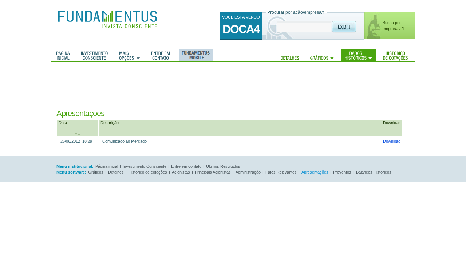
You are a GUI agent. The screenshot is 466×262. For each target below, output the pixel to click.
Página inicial (63, 55)
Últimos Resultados (223, 166)
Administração (248, 172)
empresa (390, 29)
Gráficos (322, 55)
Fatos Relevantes (281, 172)
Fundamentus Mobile (195, 55)
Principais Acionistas (213, 172)
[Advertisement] (225, 85)
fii (403, 29)
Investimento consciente (94, 55)
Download (391, 122)
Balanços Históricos (373, 172)
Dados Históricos (358, 55)
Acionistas (181, 172)
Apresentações (314, 172)
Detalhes (290, 55)
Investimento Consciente (144, 166)
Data (63, 122)
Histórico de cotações (395, 55)
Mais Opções (129, 55)
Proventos (342, 172)
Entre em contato (161, 55)
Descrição (109, 122)
